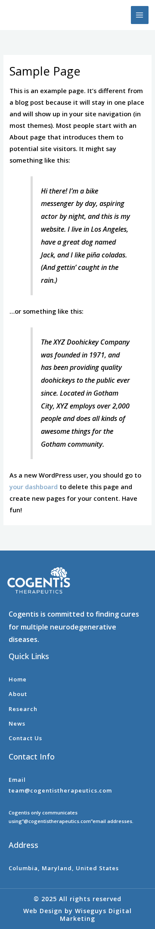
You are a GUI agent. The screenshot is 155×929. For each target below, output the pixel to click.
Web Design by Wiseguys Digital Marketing (77, 915)
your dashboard (33, 486)
